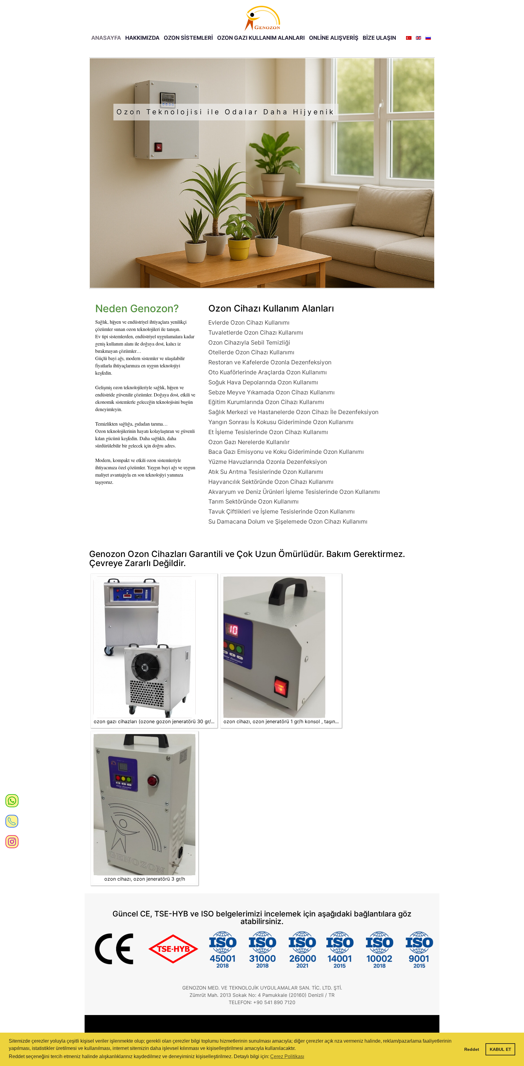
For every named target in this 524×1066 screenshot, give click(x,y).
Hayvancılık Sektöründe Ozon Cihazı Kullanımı (271, 481)
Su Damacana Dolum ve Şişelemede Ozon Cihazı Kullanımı (288, 521)
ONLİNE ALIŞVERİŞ (333, 38)
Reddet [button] (471, 1049)
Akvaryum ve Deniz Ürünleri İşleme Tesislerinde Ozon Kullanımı (294, 491)
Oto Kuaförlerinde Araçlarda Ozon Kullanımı (267, 372)
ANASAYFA (106, 38)
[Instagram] (12, 838)
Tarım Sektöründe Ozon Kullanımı (253, 501)
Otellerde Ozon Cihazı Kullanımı (251, 352)
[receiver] (12, 818)
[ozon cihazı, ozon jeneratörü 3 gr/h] (144, 804)
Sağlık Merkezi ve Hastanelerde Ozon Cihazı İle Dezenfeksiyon (293, 412)
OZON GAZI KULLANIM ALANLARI (261, 38)
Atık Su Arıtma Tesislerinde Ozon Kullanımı (265, 471)
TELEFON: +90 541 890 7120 (262, 1002)
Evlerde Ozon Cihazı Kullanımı (249, 322)
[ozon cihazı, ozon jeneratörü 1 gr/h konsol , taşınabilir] (274, 647)
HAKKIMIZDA (142, 38)
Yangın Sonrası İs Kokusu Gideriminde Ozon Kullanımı (281, 422)
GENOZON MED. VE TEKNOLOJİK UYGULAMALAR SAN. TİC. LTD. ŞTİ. (262, 988)
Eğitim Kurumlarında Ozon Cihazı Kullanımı (266, 402)
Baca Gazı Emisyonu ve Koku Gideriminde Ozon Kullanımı (286, 451)
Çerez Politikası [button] (287, 1056)
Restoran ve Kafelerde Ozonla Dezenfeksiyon (269, 362)
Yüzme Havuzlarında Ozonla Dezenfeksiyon (267, 461)
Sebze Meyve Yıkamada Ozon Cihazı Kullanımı (271, 392)
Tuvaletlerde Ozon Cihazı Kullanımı (255, 332)
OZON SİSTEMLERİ (188, 38)
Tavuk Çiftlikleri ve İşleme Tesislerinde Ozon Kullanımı (281, 511)
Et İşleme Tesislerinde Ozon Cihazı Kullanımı (268, 432)
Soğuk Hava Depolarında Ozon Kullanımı (263, 382)
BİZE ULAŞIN (379, 38)
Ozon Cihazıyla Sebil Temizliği (249, 342)
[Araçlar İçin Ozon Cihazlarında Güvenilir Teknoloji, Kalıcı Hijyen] (262, 173)
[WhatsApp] (12, 800)
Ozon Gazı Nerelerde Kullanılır (249, 442)
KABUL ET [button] (500, 1049)
